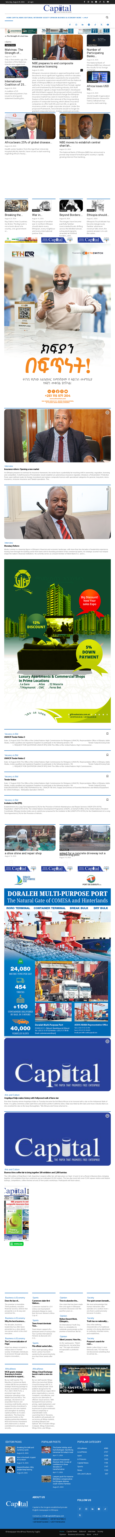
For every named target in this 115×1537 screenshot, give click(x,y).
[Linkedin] (92, 2)
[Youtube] (107, 2)
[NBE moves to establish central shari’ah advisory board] (84, 126)
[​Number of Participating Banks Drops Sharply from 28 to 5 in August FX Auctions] (98, 40)
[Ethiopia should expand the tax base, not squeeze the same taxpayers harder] (98, 206)
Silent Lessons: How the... (70, 1339)
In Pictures (9, 850)
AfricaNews (10, 1369)
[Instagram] (88, 2)
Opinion (63, 1297)
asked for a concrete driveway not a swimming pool (82, 854)
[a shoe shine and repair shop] (30, 838)
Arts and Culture (12, 1095)
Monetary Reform (11, 546)
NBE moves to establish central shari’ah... (79, 144)
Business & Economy (15, 1297)
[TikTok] (100, 2)
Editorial (9, 210)
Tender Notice (10, 779)
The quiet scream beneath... (98, 1301)
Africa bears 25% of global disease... (28, 142)
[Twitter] (103, 2)
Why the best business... (15, 1321)
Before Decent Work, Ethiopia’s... (68, 1320)
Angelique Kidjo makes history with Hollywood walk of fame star (31, 1098)
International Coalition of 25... (15, 83)
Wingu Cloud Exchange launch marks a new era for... (42, 1374)
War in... (37, 215)
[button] (107, 17)
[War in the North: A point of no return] (44, 206)
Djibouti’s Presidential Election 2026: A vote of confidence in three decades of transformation (62, 1464)
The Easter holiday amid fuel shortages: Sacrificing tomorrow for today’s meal (63, 1450)
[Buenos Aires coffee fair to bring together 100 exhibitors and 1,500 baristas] (57, 1139)
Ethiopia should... (98, 215)
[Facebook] (84, 2)
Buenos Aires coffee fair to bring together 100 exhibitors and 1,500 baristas (35, 1172)
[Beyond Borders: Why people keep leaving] (71, 206)
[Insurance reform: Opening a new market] (57, 435)
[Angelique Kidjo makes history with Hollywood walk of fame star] (57, 1064)
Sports (36, 1297)
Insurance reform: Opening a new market (21, 469)
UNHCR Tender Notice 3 (14, 737)
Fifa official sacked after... (42, 1346)
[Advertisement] (57, 178)
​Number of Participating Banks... (95, 53)
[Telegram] (96, 2)
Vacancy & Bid (11, 734)
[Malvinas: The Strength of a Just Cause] (16, 40)
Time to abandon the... (68, 1301)
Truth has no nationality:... (97, 1321)
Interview (9, 466)
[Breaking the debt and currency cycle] (16, 206)
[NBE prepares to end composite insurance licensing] (57, 47)
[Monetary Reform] (57, 512)
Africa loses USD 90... (98, 87)
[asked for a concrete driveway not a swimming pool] (84, 838)
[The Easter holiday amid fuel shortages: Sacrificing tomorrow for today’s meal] (46, 1449)
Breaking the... (14, 215)
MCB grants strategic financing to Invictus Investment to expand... (14, 1374)
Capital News (10, 45)
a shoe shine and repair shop (23, 853)
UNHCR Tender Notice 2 (14, 758)
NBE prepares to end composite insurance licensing (52, 65)
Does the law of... (12, 1301)
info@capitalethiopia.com (53, 1516)
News (35, 59)
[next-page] (11, 862)
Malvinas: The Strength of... (14, 51)
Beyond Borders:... (71, 215)
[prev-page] (6, 862)
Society (90, 1297)
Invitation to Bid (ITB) (13, 803)
